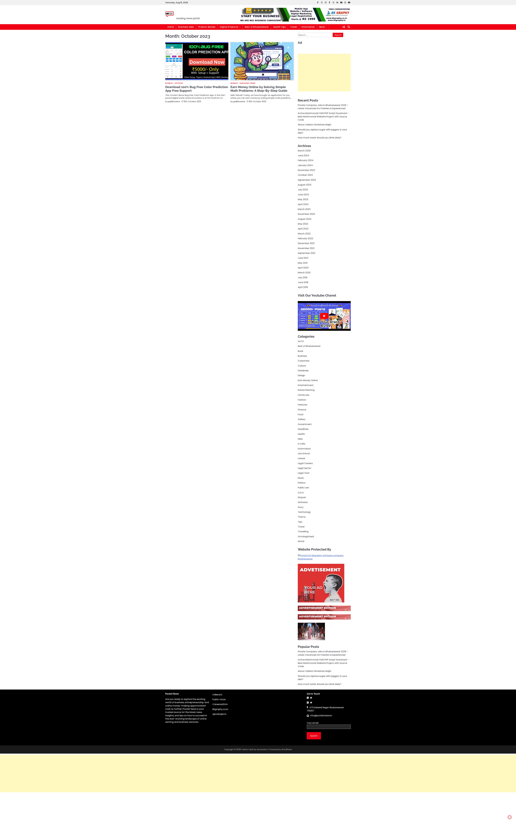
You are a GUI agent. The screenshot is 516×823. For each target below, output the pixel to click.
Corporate (303, 360)
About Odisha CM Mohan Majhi (314, 124)
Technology (304, 512)
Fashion (302, 399)
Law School (304, 453)
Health (301, 433)
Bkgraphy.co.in (220, 709)
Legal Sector (304, 468)
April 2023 (303, 204)
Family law (303, 394)
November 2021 (306, 248)
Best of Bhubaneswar (257, 27)
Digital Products (229, 27)
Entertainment (305, 385)
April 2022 (303, 228)
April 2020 (303, 267)
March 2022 (304, 233)
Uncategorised (306, 536)
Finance (302, 409)
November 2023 (306, 170)
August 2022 (304, 218)
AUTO (301, 341)
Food (300, 414)
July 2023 (303, 189)
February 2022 (305, 238)
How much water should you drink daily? (319, 137)
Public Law (303, 487)
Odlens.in (217, 694)
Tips (300, 521)
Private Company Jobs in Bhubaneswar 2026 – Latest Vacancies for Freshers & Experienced (323, 106)
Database (303, 370)
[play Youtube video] (324, 316)
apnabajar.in (219, 714)
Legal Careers (305, 463)
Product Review (207, 27)
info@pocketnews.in (321, 715)
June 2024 (303, 155)
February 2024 (305, 160)
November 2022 (306, 214)
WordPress (286, 749)
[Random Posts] (343, 27)
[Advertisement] (324, 72)
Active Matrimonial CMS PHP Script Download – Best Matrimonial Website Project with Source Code (323, 116)
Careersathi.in (220, 704)
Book (300, 351)
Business (169, 83)
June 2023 (303, 194)
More (322, 27)
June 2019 (303, 282)
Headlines (303, 429)
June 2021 (303, 257)
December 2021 (306, 243)
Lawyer (301, 458)
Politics (301, 482)
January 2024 (305, 165)
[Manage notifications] (510, 817)
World (301, 541)
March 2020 (304, 272)
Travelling (303, 531)
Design (301, 375)
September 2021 (306, 253)
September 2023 (307, 179)
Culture (302, 365)
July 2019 (302, 277)
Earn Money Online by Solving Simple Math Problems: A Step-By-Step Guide (258, 88)
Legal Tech (303, 473)
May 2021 (303, 262)
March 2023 (304, 209)
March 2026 (304, 150)
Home (170, 27)
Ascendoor (262, 749)
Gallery (301, 419)
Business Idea (186, 27)
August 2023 (304, 184)
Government (305, 424)
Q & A (301, 492)
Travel (293, 27)
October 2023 (305, 175)
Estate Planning (306, 390)
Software (179, 83)
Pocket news (194, 12)
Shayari (302, 497)
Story (300, 507)
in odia (301, 443)
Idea (300, 438)
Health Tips (279, 27)
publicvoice (174, 101)
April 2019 (303, 287)
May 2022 (303, 223)
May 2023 (303, 199)
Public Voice (219, 699)
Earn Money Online (247, 83)
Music (301, 477)
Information (308, 27)
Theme (301, 516)
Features (302, 404)
